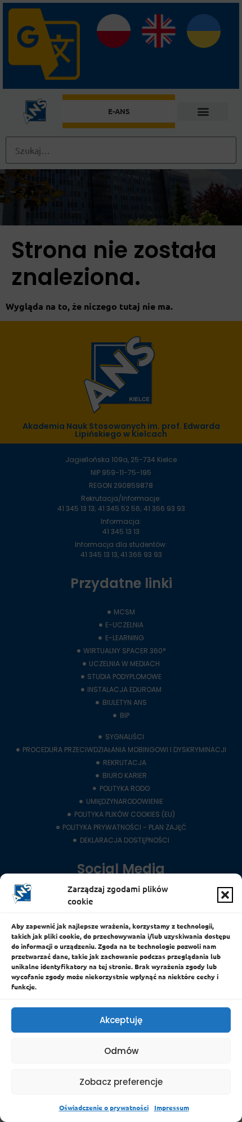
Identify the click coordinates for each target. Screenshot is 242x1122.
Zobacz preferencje (121, 1082)
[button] (225, 895)
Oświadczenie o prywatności (104, 1107)
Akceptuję (121, 1020)
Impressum (171, 1107)
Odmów (121, 1051)
